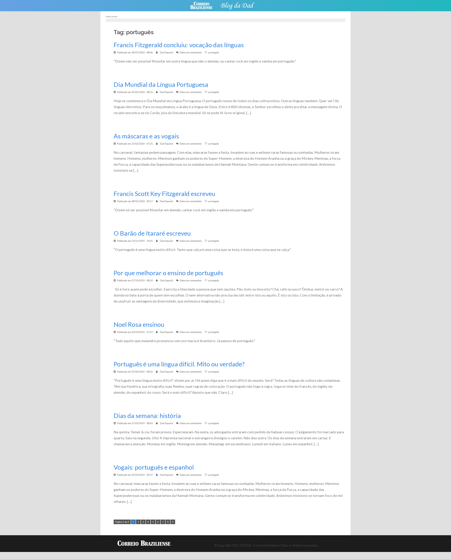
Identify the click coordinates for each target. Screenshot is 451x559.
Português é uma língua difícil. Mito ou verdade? (179, 364)
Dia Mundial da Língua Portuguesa (161, 84)
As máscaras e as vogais (146, 136)
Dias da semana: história (147, 415)
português (213, 52)
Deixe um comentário (191, 52)
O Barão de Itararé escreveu (152, 233)
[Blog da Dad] (239, 5)
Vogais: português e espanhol (154, 467)
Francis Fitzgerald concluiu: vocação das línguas (179, 45)
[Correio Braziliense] (204, 5)
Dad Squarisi (166, 52)
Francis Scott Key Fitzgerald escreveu (164, 193)
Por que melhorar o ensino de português (168, 273)
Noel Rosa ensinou (139, 324)
